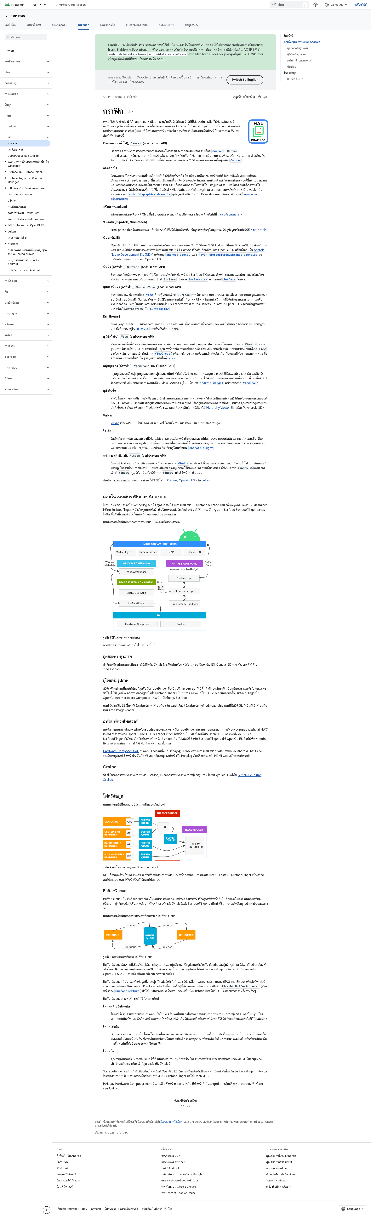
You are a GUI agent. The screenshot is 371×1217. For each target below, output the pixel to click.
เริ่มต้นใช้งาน (34, 25)
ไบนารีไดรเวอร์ (65, 1186)
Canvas (235, 160)
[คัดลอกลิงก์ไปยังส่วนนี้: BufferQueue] (130, 891)
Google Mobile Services (280, 1174)
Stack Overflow (275, 1180)
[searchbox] (26, 37)
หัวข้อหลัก (83, 25)
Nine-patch (258, 230)
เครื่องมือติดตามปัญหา (278, 1186)
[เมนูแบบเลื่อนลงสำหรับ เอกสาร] (46, 4)
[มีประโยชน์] (259, 97)
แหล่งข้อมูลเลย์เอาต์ (230, 214)
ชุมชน (84, 1208)
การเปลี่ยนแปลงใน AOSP (149, 59)
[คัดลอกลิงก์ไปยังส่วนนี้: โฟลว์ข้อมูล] (127, 796)
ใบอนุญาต (110, 1208)
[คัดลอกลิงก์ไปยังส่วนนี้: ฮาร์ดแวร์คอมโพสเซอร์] (142, 721)
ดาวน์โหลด (63, 1168)
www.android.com (277, 1168)
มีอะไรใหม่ (10, 25)
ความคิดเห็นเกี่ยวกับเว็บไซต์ (157, 1208)
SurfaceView (198, 279)
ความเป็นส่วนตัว (129, 1208)
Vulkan (115, 423)
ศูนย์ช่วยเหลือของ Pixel (279, 1162)
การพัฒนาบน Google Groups (178, 1186)
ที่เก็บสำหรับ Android (69, 1155)
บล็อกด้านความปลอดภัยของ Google (181, 1174)
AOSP (106, 97)
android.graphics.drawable (150, 194)
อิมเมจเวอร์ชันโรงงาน (68, 1180)
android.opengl (178, 254)
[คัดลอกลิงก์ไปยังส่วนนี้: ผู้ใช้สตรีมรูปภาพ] (132, 680)
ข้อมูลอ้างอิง (191, 25)
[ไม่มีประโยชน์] (265, 97)
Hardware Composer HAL (121, 751)
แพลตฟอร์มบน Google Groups (179, 1180)
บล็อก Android (170, 1168)
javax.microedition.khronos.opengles (228, 254)
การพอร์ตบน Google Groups (178, 1193)
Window (183, 463)
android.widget (211, 383)
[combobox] (289, 4)
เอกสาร (37, 4)
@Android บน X (170, 1155)
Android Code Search (71, 4)
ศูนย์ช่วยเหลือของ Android (281, 1155)
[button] (23, 61)
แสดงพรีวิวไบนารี (66, 1174)
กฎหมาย (96, 1208)
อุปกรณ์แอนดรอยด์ (137, 25)
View (171, 358)
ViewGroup (250, 383)
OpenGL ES (187, 480)
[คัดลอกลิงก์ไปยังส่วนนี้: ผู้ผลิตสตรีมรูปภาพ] (136, 656)
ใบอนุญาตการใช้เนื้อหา (172, 1121)
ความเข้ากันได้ (107, 25)
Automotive (166, 25)
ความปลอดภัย (59, 25)
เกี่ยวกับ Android (67, 1208)
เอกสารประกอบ (15, 15)
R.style (143, 329)
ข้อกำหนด (62, 1162)
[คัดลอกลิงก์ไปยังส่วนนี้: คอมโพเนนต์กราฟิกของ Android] (170, 497)
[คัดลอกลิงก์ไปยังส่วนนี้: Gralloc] (120, 767)
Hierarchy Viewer (218, 408)
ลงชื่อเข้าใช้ (360, 4)
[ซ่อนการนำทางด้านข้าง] (46, 1210)
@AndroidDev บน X (173, 1162)
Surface (229, 279)
